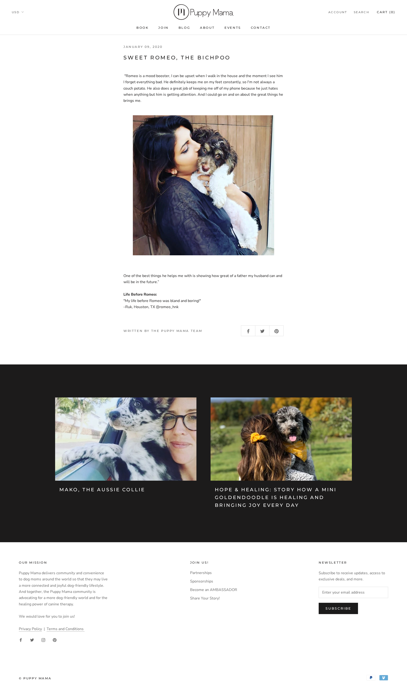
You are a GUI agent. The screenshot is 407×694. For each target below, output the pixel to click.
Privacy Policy (30, 629)
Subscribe (338, 608)
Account (337, 12)
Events (232, 27)
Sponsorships (201, 581)
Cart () (386, 12)
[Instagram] (43, 640)
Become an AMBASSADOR (213, 589)
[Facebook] (21, 640)
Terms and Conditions (66, 629)
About (207, 27)
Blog (184, 27)
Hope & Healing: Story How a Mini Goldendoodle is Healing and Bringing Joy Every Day (276, 497)
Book (142, 27)
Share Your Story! (205, 598)
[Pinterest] (55, 640)
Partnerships (201, 572)
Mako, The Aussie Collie (102, 489)
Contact (261, 27)
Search (361, 12)
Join (163, 27)
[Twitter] (32, 640)
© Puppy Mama (35, 678)
